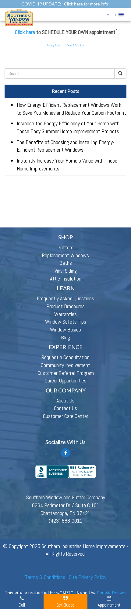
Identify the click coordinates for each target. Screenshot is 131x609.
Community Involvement (65, 365)
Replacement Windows (65, 255)
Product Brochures (65, 306)
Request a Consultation (65, 357)
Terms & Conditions (75, 45)
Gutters (65, 247)
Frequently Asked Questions (65, 298)
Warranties (65, 314)
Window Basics (65, 329)
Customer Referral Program (65, 372)
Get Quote (65, 605)
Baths (65, 262)
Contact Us (65, 408)
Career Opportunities (66, 380)
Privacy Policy (54, 45)
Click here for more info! (87, 3)
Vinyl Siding (66, 270)
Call (22, 605)
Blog (65, 337)
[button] (111, 14)
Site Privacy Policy (87, 577)
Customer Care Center (65, 415)
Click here (25, 32)
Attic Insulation (65, 278)
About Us (65, 400)
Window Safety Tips (65, 321)
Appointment (109, 605)
